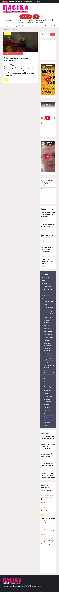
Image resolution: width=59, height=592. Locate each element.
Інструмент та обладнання (48, 400)
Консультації (48, 289)
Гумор (46, 393)
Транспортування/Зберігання (49, 366)
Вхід (36, 17)
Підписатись (26, 17)
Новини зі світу (48, 317)
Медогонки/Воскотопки (47, 355)
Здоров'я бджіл (48, 396)
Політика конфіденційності (39, 585)
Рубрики (30, 22)
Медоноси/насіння (49, 359)
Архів (51, 20)
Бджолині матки (49, 331)
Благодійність (48, 286)
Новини (21, 22)
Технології (18, 20)
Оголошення (45, 325)
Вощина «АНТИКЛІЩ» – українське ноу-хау (47, 261)
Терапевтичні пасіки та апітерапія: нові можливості (48, 214)
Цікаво (7, 33)
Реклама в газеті (49, 373)
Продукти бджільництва (48, 418)
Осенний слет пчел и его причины (46, 456)
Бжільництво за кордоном (48, 383)
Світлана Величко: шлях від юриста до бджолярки (47, 249)
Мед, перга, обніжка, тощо (48, 350)
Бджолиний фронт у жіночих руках (48, 225)
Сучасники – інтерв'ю (47, 321)
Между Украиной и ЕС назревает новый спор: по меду (48, 475)
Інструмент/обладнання (47, 345)
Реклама (44, 370)
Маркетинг (47, 408)
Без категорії (45, 277)
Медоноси (47, 411)
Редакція (46, 293)
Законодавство (48, 308)
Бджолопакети (48, 334)
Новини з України (49, 314)
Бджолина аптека (49, 328)
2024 (9, 30)
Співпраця (47, 362)
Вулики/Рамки (48, 337)
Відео (43, 281)
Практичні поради (49, 414)
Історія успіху (46, 296)
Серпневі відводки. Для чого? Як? (48, 465)
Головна (9, 20)
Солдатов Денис (11, 54)
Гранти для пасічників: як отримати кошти (48, 237)
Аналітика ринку (49, 302)
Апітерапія (29, 20)
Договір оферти (28, 585)
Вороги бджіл (48, 390)
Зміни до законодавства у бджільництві (48, 446)
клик (42, 473)
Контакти (39, 22)
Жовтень (14, 30)
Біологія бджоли (49, 387)
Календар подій (48, 311)
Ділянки (46, 341)
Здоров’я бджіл (41, 20)
